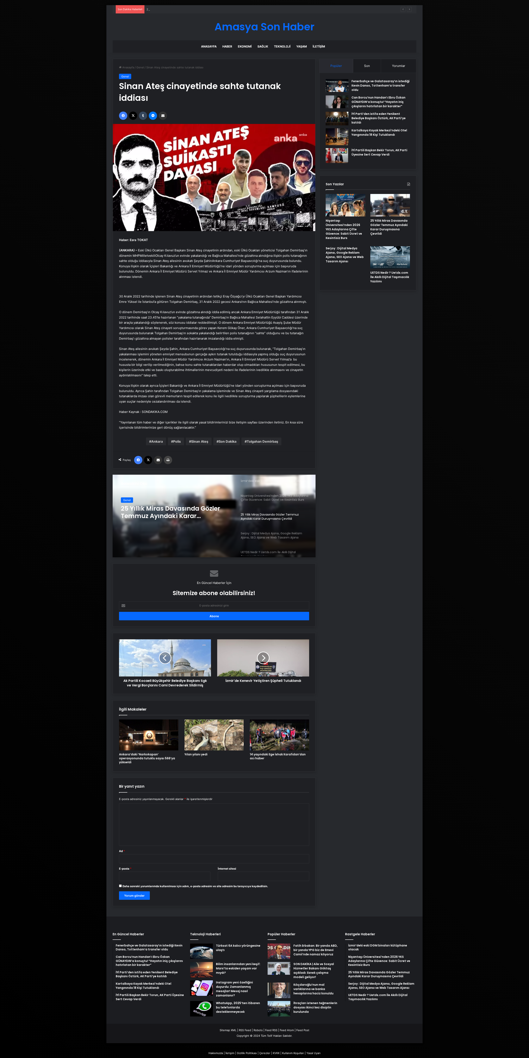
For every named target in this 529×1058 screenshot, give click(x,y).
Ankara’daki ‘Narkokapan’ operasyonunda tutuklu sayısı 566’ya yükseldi (147, 758)
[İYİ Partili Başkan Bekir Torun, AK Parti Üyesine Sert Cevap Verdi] (337, 155)
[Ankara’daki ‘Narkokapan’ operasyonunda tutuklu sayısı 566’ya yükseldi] (148, 734)
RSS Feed (245, 1030)
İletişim (319, 46)
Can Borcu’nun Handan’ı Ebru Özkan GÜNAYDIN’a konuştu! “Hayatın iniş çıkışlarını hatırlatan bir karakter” (378, 101)
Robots (258, 1030)
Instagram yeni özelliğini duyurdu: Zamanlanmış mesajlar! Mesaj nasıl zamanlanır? (234, 988)
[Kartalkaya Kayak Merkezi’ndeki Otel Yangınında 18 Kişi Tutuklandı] (337, 136)
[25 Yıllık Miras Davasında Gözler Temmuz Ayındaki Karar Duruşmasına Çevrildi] (390, 205)
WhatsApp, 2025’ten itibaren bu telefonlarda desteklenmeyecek (238, 1007)
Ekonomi (245, 46)
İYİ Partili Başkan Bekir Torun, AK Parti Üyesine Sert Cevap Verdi (379, 152)
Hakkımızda (216, 1053)
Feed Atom (287, 1030)
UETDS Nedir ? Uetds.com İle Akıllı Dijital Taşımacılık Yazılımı (389, 277)
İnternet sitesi (227, 868)
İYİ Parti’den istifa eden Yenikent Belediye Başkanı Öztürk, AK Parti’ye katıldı (378, 118)
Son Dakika (227, 441)
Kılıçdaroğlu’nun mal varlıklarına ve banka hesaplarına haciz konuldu (313, 989)
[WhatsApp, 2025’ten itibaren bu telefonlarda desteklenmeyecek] (201, 1008)
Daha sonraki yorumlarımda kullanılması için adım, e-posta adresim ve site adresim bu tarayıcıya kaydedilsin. (195, 886)
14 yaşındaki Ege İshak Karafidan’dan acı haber (278, 756)
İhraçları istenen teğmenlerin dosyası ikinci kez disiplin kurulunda (315, 1007)
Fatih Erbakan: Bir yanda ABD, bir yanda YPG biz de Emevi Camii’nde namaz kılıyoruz (315, 950)
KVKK (276, 1053)
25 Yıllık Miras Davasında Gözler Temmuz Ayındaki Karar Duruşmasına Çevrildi (196, 9)
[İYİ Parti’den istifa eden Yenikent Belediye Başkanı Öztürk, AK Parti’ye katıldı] (337, 118)
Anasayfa (209, 46)
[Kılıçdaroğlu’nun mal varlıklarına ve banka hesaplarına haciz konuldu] (279, 990)
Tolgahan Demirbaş (262, 441)
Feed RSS (271, 1030)
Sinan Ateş (199, 441)
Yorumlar (398, 66)
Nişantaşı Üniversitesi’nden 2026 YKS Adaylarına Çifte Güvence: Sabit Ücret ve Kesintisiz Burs (344, 229)
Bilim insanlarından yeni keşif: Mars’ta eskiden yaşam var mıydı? (238, 968)
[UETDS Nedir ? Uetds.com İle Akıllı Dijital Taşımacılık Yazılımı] (390, 257)
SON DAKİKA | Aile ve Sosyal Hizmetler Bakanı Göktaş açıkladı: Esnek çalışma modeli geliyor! (313, 970)
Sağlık (262, 46)
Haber (227, 46)
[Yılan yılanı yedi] (214, 734)
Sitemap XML (228, 1030)
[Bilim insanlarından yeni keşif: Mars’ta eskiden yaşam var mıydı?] (201, 969)
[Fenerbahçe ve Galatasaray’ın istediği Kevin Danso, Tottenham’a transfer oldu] (337, 85)
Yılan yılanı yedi (196, 754)
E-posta (125, 868)
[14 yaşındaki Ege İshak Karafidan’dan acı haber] (279, 734)
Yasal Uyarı (313, 1053)
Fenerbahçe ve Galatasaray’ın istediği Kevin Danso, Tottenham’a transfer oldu (380, 85)
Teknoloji (282, 46)
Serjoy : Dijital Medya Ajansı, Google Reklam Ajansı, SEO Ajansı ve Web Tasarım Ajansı (176, 512)
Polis (177, 441)
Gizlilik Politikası (247, 1053)
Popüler (336, 66)
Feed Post (302, 1030)
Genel (140, 67)
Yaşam (301, 46)
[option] (214, 516)
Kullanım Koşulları (293, 1053)
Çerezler (264, 1053)
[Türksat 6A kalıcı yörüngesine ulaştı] (201, 951)
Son (367, 66)
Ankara (157, 441)
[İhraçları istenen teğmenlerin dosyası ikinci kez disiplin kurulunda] (279, 1008)
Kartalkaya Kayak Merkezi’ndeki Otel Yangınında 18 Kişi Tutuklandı (379, 132)
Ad (122, 851)
